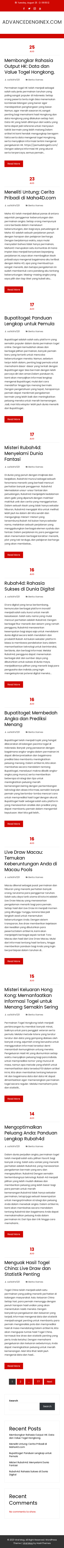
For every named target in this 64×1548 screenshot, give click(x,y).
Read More (13, 163)
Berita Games (35, 79)
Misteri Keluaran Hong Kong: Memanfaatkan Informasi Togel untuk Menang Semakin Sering (31, 998)
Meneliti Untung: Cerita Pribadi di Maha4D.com (30, 195)
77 (38, 1381)
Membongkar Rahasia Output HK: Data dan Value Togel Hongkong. (29, 66)
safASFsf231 (13, 79)
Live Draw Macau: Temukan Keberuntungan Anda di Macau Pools (30, 861)
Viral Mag (28, 1543)
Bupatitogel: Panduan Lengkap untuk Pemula (29, 321)
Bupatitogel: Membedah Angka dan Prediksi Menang (30, 719)
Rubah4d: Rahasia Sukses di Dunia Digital (29, 586)
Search (13, 1400)
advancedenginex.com (32, 22)
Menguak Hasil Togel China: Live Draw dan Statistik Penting (27, 1268)
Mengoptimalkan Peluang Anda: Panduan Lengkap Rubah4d (30, 1133)
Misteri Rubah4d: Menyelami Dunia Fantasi (23, 453)
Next (49, 1381)
